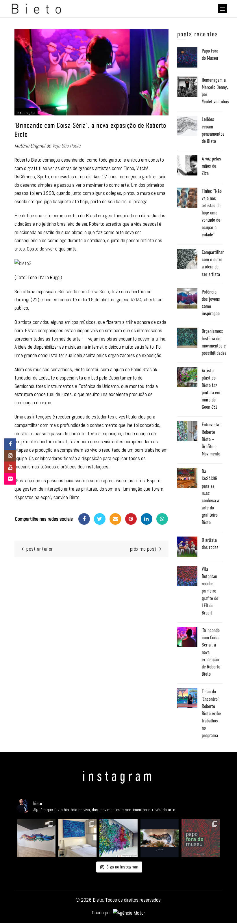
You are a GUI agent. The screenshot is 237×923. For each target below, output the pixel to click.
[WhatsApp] (162, 519)
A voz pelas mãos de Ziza (211, 166)
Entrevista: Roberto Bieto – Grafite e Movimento (211, 439)
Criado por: (102, 912)
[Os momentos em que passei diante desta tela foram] (77, 838)
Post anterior (39, 548)
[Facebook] (84, 519)
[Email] (115, 519)
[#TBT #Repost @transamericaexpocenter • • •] (118, 838)
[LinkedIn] (146, 519)
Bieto (98, 899)
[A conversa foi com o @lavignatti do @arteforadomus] (201, 838)
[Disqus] (91, 641)
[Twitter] (99, 519)
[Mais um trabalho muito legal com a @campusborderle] (36, 838)
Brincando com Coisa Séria (83, 291)
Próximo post (143, 548)
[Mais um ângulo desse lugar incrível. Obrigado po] (159, 838)
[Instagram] (10, 456)
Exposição (26, 112)
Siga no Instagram (122, 867)
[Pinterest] (131, 519)
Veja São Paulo (66, 145)
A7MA (136, 299)
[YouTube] (10, 467)
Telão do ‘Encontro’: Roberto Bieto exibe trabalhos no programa (211, 713)
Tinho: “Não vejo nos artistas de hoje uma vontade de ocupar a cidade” (212, 213)
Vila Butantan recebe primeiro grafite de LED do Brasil (210, 591)
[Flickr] (10, 479)
